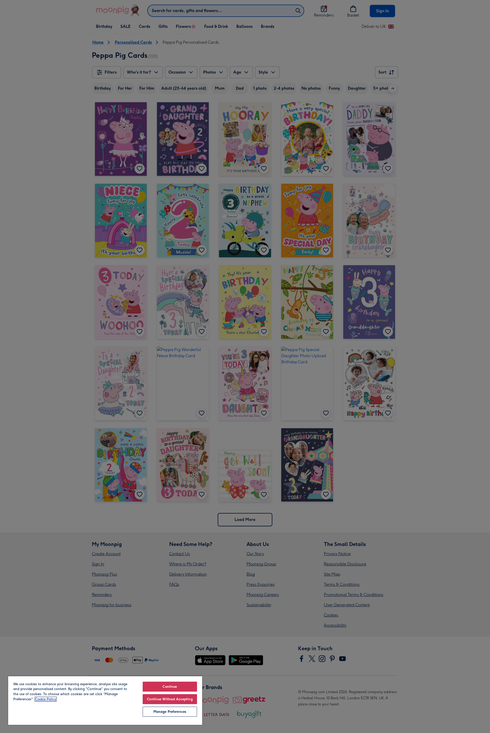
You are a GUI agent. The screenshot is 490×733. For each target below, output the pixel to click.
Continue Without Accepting (169, 699)
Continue (170, 687)
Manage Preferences (169, 712)
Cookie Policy (45, 699)
